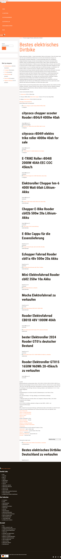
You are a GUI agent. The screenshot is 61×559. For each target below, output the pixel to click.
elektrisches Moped (6, 542)
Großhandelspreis (7, 25)
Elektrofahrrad (27, 99)
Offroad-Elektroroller (6, 516)
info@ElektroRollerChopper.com (9, 528)
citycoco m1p (5, 488)
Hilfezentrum (22, 426)
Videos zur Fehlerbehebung (25, 413)
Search (3, 43)
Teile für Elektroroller (6, 539)
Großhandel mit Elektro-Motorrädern (27, 424)
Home (21, 38)
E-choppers (5, 13)
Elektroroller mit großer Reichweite (9, 491)
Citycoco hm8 (5, 489)
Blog (3, 30)
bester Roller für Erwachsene (8, 513)
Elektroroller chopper (34, 96)
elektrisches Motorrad (24, 433)
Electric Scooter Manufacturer (8, 530)
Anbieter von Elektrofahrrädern (26, 423)
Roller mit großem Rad (7, 515)
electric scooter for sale (7, 527)
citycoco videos (23, 415)
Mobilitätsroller (5, 544)
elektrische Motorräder (7, 512)
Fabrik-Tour (22, 417)
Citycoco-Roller (5, 541)
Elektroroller (6, 21)
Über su (4, 477)
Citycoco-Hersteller (24, 421)
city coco (4, 509)
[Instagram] (58, 557)
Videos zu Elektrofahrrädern (25, 412)
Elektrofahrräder (7, 17)
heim (3, 9)
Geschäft (21, 435)
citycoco (21, 432)
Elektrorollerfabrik (23, 420)
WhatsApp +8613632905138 (26, 101)
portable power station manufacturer (9, 494)
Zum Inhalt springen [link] (4, 0)
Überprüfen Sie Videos (7, 506)
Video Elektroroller (23, 410)
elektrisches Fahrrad (24, 430)
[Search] (4, 48)
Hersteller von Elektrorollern (8, 533)
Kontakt (4, 479)
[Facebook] (53, 557)
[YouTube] (60, 557)
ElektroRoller (5, 504)
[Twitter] (55, 557)
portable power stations (7, 519)
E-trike (3, 501)
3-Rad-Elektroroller (6, 518)
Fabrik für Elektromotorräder (8, 538)
